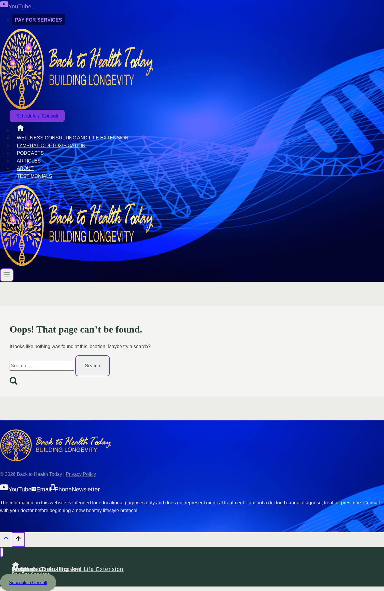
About (25, 168)
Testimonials (34, 176)
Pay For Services (38, 19)
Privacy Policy (81, 474)
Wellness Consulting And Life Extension (72, 137)
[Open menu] (7, 275)
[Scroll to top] (6, 540)
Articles (29, 160)
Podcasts (30, 153)
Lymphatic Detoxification (51, 145)
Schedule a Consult (37, 115)
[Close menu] (1, 552)
